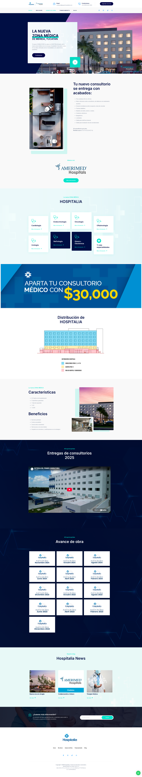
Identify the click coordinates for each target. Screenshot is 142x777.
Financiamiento (65, 10)
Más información (35, 229)
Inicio (30, 10)
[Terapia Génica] (99, 681)
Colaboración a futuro (66, 694)
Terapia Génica (92, 694)
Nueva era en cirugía (37, 694)
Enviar (107, 717)
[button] (42, 559)
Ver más (32, 698)
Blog (75, 10)
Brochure (39, 10)
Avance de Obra (51, 10)
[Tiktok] (107, 10)
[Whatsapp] (112, 10)
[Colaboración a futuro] (71, 681)
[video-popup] (75, 62)
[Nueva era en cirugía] (42, 681)
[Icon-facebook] (99, 10)
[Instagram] (103, 10)
